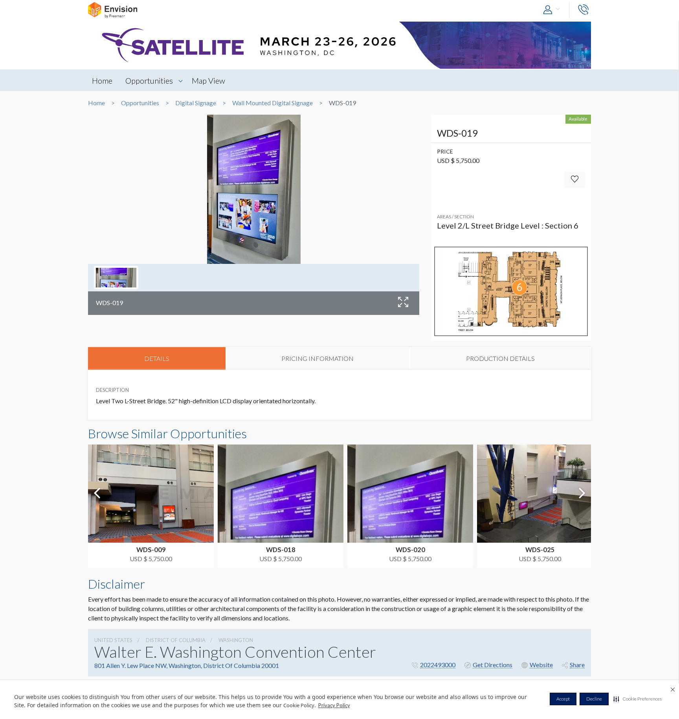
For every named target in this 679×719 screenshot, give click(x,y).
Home (102, 80)
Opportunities (149, 80)
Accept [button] (563, 699)
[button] (637, 699)
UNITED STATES (113, 640)
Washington (235, 640)
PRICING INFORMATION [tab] (317, 358)
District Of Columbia (176, 640)
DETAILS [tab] (156, 358)
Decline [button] (594, 699)
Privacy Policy (334, 705)
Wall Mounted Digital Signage (272, 103)
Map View (208, 80)
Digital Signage (195, 103)
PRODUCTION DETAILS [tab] (500, 358)
